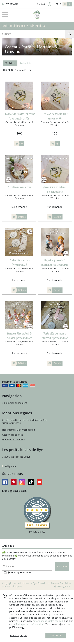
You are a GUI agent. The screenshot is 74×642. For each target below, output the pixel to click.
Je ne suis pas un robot (19, 572)
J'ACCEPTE (56, 635)
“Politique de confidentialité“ (29, 624)
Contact (41, 4)
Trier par (8, 69)
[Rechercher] (69, 34)
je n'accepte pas (18, 635)
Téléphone (10, 466)
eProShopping (14, 586)
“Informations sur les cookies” (48, 621)
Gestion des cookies (12, 434)
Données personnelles (13, 439)
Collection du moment (15, 402)
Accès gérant (63, 586)
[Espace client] (49, 4)
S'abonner (62, 566)
